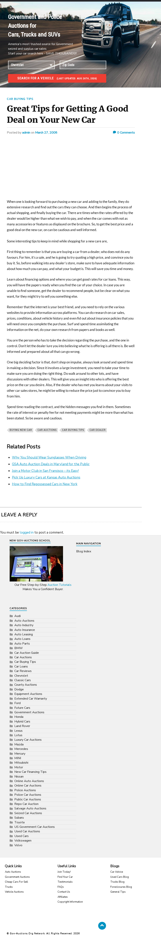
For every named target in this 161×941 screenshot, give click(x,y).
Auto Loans (22, 639)
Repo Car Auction (26, 804)
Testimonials (65, 882)
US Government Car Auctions (34, 827)
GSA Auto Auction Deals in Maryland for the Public (51, 464)
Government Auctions (29, 712)
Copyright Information (70, 902)
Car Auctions (47, 430)
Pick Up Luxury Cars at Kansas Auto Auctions (46, 477)
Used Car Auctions (27, 831)
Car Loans (21, 666)
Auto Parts (22, 643)
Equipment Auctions (28, 694)
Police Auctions (25, 790)
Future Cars (22, 708)
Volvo (18, 845)
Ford (17, 703)
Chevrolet (21, 676)
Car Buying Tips (20, 99)
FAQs (61, 887)
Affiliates (63, 897)
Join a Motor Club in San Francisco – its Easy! (45, 471)
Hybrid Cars (22, 721)
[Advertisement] (71, 170)
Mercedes (21, 749)
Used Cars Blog (119, 877)
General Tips (118, 892)
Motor (18, 767)
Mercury (19, 753)
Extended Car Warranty (30, 698)
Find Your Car (65, 877)
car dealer (98, 430)
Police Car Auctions (27, 795)
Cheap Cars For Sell (16, 882)
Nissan (19, 776)
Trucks (9, 887)
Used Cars (21, 836)
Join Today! (64, 872)
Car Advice (116, 872)
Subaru (19, 817)
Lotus (18, 735)
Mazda (19, 744)
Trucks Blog (117, 882)
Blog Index (83, 551)
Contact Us (64, 892)
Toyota (19, 822)
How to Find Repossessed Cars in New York (44, 484)
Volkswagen (22, 840)
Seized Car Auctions (28, 813)
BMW (18, 648)
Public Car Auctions (27, 799)
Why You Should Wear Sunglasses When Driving (49, 457)
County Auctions (25, 685)
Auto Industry (23, 625)
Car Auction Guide (26, 653)
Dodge (19, 689)
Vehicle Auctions (14, 892)
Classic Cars (22, 680)
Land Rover (22, 726)
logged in (27, 532)
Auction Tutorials (59, 585)
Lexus (18, 731)
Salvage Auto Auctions (30, 808)
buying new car (21, 430)
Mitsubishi (21, 762)
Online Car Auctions (27, 785)
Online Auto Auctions (29, 781)
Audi (17, 616)
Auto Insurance (24, 630)
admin (26, 132)
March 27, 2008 (46, 132)
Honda (18, 717)
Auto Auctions (24, 621)
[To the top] (102, 926)
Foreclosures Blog (121, 887)
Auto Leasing (23, 634)
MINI (17, 758)
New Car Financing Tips (30, 772)
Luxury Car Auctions (28, 740)
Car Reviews (23, 671)
